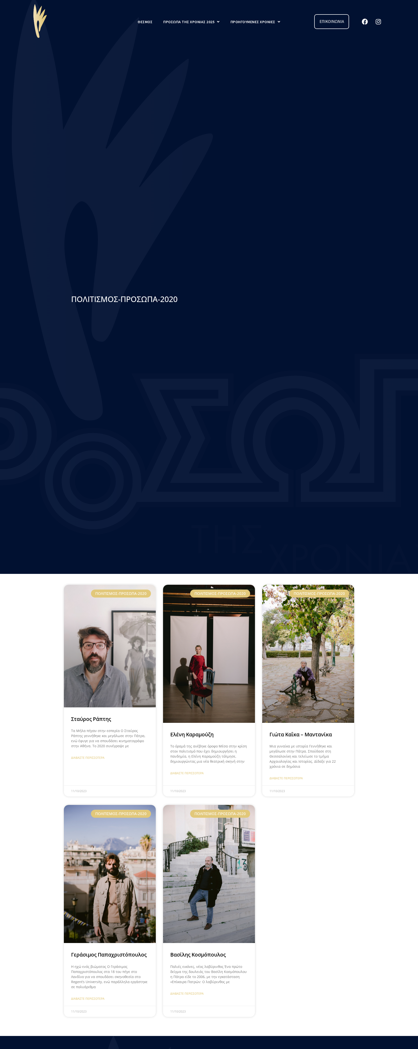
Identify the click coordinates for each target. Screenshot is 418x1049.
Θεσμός (145, 21)
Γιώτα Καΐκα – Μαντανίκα (300, 734)
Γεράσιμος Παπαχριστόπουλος (109, 954)
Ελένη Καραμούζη (192, 734)
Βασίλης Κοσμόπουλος (198, 954)
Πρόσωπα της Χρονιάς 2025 (189, 21)
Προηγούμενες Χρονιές (253, 21)
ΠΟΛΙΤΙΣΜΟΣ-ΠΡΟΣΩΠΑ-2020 (124, 299)
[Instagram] (378, 22)
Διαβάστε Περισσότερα (87, 758)
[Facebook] (365, 22)
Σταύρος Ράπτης (91, 719)
